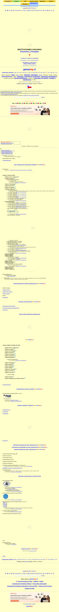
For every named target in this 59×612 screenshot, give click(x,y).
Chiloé (41, 581)
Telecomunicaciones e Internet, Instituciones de (25, 283)
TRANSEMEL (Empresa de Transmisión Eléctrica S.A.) (12, 468)
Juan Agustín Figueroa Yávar (12, 489)
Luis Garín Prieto (13, 544)
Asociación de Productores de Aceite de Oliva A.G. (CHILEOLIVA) (21, 170)
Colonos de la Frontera (45, 586)
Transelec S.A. (5, 440)
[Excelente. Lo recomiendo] (3, 278)
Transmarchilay (5, 413)
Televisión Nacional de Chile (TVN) (9, 306)
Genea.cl (43, 283)
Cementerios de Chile (32, 550)
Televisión (34, 75)
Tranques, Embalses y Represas (25, 405)
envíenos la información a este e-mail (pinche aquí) (10, 92)
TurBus (4, 556)
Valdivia (36, 581)
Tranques (20, 76)
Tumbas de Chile (25, 548)
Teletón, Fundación (6, 293)
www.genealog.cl (24, 60)
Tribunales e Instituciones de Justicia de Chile (29, 476)
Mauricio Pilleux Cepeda (29, 63)
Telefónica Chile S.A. (6, 289)
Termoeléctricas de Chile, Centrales (25, 389)
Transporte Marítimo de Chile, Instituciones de (25, 449)
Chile (29, 60)
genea (25, 8)
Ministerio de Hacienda (14, 400)
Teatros (17, 75)
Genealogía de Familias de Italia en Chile (6, 153)
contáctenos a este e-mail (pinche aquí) (31, 95)
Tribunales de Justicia (41, 78)
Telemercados (5, 297)
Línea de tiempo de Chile (25, 581)
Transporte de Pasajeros (49, 76)
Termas (40, 75)
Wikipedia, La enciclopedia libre (21, 182)
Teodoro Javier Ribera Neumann (17, 491)
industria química (29, 466)
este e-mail (38, 81)
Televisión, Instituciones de (25, 301)
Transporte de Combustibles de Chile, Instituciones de (25, 447)
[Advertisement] (29, 14)
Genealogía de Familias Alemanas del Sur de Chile (8, 150)
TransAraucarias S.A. (6, 409)
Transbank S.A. (5, 411)
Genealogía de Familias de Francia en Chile (7, 152)
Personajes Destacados (40, 583)
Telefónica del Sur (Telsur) (7, 291)
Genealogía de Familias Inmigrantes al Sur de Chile (22, 586)
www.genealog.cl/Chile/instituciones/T (9, 94)
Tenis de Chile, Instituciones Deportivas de (29, 314)
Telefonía (27, 75)
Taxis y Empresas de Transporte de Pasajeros (25, 164)
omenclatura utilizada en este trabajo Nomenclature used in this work (7, 143)
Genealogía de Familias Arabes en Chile (6, 151)
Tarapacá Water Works (7, 160)
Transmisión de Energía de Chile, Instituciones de (25, 445)
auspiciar (24, 83)
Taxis (13, 75)
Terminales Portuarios (7, 384)
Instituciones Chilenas (34, 60)
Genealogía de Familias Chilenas (22, 583)
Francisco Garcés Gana (11, 276)
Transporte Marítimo (20, 78)
